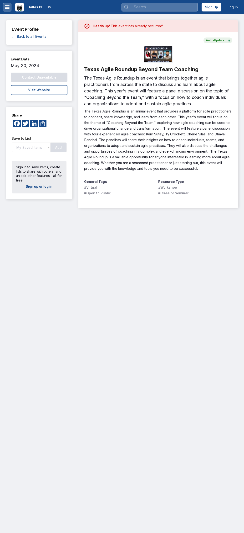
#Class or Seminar (173, 193)
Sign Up (211, 7)
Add (58, 147)
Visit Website (39, 90)
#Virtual (90, 187)
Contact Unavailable (39, 77)
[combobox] (160, 7)
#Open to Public (97, 193)
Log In (233, 7)
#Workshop (167, 187)
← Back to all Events (29, 36)
